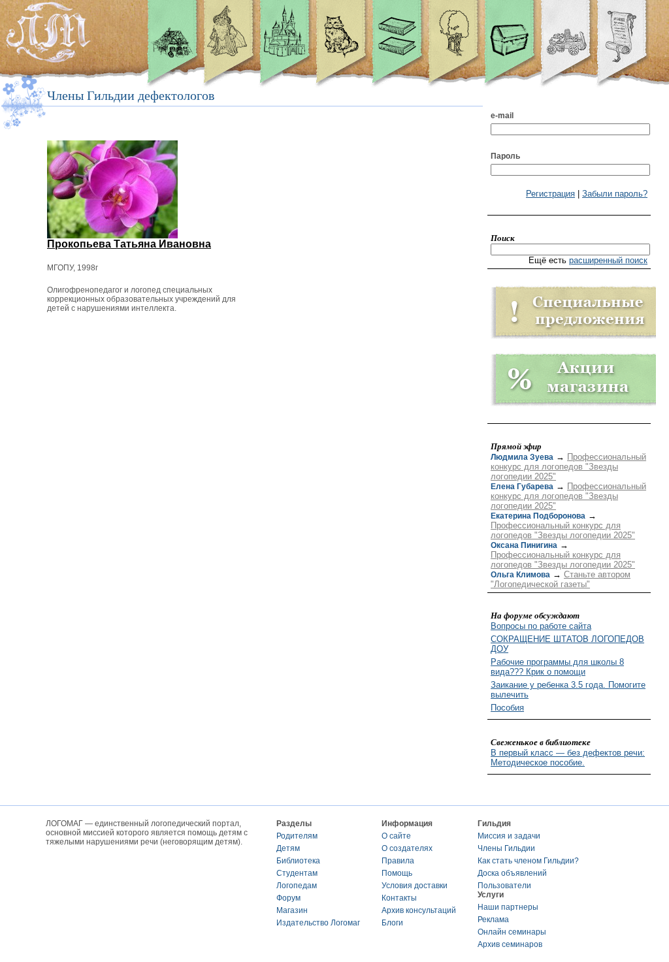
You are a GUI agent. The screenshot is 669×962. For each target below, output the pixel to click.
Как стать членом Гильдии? (528, 860)
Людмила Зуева (522, 457)
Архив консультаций (419, 910)
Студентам (297, 873)
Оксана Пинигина (524, 545)
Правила (398, 860)
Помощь (397, 873)
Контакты (399, 898)
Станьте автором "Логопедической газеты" (560, 579)
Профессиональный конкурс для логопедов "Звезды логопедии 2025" (568, 466)
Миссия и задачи (509, 836)
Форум (288, 898)
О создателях (407, 848)
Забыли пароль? (614, 194)
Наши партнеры (508, 907)
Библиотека (298, 860)
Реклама (493, 919)
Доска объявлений (512, 873)
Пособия (507, 708)
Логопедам (296, 885)
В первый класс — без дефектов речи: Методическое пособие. (568, 757)
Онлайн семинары (512, 932)
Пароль (505, 156)
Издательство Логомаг (318, 922)
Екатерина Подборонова (538, 516)
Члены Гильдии (506, 848)
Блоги (392, 922)
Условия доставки (415, 885)
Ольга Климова (520, 574)
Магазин (292, 910)
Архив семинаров (510, 944)
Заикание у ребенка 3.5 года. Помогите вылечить (568, 689)
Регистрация (550, 194)
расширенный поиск (608, 260)
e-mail (502, 115)
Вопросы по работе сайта (541, 626)
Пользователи (504, 885)
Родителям (297, 836)
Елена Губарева (522, 486)
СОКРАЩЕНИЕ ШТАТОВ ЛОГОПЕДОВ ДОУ (567, 644)
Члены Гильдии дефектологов (130, 95)
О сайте (396, 836)
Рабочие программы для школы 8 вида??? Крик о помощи (557, 667)
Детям (288, 848)
